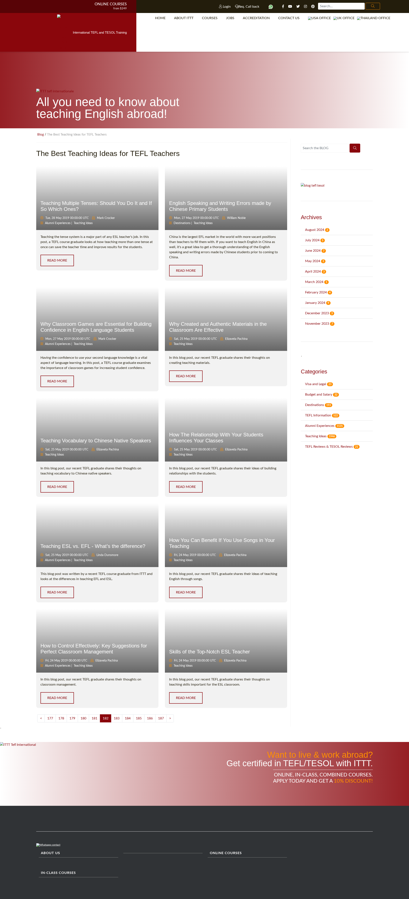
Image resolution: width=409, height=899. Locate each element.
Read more (57, 260)
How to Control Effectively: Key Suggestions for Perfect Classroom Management (93, 648)
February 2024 (318, 292)
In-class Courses (58, 873)
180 (83, 718)
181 (94, 718)
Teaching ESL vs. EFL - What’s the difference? (92, 546)
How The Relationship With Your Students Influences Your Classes (216, 437)
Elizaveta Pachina (236, 338)
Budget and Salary (321, 394)
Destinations (182, 223)
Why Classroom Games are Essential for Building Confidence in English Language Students (95, 327)
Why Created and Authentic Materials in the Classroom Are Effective (218, 327)
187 (161, 718)
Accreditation (256, 18)
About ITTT (183, 18)
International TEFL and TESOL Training (100, 32)
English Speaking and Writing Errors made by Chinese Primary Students (220, 206)
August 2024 (316, 230)
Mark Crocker (106, 218)
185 (139, 718)
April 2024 (315, 271)
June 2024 (314, 250)
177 (50, 718)
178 (61, 718)
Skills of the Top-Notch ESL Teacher (209, 652)
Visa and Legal (318, 384)
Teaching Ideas (83, 223)
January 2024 (317, 302)
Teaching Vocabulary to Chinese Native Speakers (95, 440)
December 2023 (319, 313)
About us (50, 853)
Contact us (289, 18)
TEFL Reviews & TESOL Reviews (331, 446)
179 (72, 718)
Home (160, 18)
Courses (209, 18)
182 (105, 718)
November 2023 (319, 323)
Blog (40, 134)
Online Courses (111, 4)
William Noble (236, 218)
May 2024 (314, 261)
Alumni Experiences (58, 223)
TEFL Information (321, 415)
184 (128, 718)
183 (117, 718)
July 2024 (314, 240)
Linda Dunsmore (107, 555)
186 (150, 718)
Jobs (230, 18)
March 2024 (316, 282)
